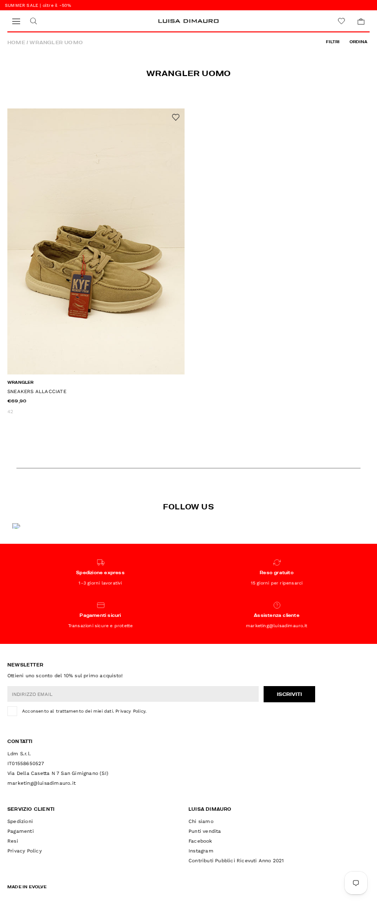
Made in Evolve (27, 887)
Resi (12, 841)
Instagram (201, 850)
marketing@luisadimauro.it (41, 783)
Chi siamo (201, 821)
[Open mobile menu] (16, 21)
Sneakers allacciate (36, 391)
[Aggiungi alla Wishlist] (175, 117)
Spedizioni (20, 821)
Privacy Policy (130, 711)
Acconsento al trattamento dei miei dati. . (84, 711)
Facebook (200, 841)
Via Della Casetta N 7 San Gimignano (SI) (57, 773)
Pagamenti (20, 831)
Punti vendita (204, 831)
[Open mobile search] (33, 21)
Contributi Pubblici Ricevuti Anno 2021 (236, 860)
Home (16, 42)
